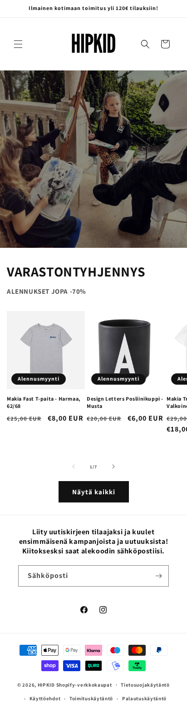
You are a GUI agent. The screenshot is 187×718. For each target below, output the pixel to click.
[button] (18, 44)
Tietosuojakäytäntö (145, 685)
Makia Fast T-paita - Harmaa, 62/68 (44, 402)
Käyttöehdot (45, 698)
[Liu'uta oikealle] (113, 467)
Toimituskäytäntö (91, 698)
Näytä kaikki (93, 491)
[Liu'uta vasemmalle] (74, 467)
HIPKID (46, 684)
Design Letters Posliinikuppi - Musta (125, 402)
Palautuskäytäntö (144, 698)
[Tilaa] (158, 576)
